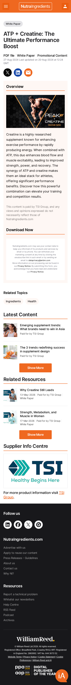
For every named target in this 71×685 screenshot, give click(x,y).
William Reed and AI (42, 660)
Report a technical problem (20, 594)
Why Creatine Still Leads (37, 390)
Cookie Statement (46, 657)
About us (9, 563)
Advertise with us (14, 547)
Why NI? (8, 573)
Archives (8, 620)
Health (32, 301)
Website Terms (15, 657)
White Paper (13, 23)
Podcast (8, 615)
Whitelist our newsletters (18, 599)
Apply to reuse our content (20, 552)
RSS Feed (9, 609)
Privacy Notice (24, 266)
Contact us (10, 568)
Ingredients (13, 301)
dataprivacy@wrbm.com (39, 260)
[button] (61, 675)
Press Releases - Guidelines (20, 558)
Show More (35, 368)
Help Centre (10, 604)
